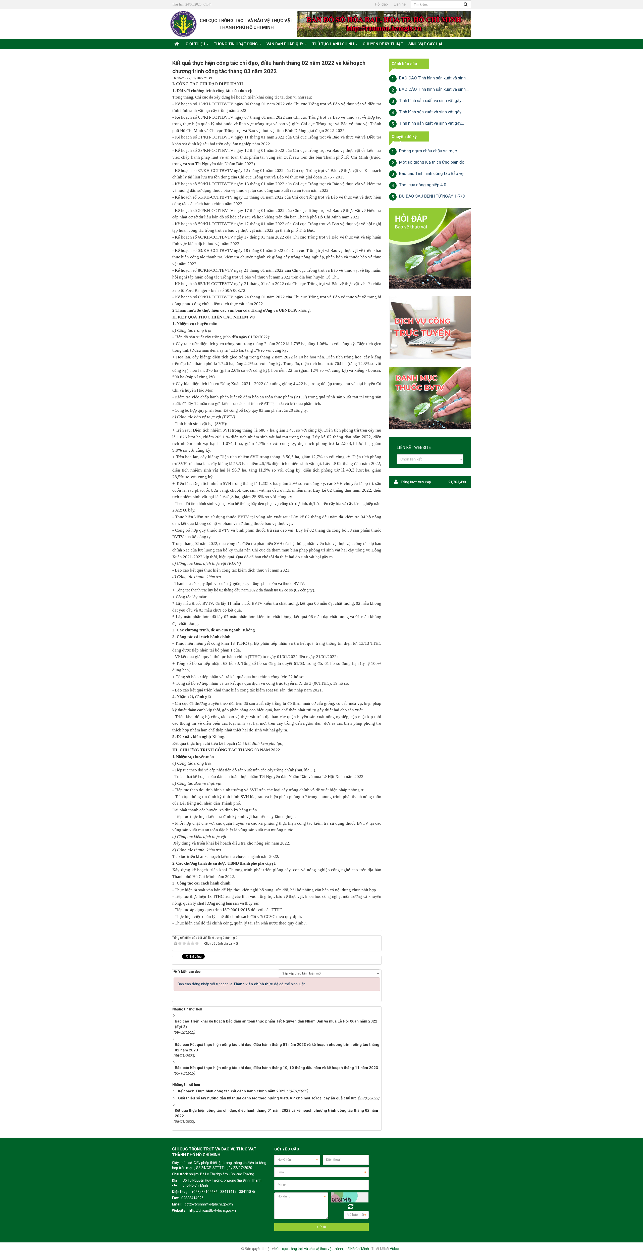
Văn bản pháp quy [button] (285, 44)
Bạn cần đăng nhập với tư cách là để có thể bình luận (241, 984)
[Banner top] (384, 23)
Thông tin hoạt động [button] (236, 44)
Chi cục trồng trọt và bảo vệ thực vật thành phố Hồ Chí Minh (322, 1249)
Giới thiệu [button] (196, 44)
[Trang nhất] (177, 44)
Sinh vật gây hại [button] (425, 44)
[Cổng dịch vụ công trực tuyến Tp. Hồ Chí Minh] (430, 327)
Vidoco (395, 1249)
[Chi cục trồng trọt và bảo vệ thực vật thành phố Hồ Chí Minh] (183, 23)
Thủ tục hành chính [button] (333, 44)
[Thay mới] (351, 1206)
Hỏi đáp (381, 4)
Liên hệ (400, 4)
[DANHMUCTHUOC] (430, 398)
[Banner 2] (430, 248)
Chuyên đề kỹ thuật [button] (383, 44)
